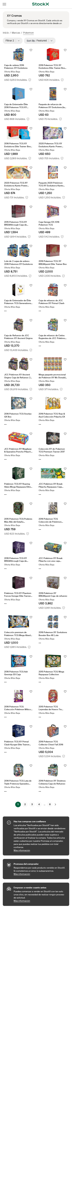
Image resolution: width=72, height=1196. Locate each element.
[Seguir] (30, 50)
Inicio (6, 32)
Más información (40, 850)
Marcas (16, 32)
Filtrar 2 (11, 40)
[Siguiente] (55, 804)
